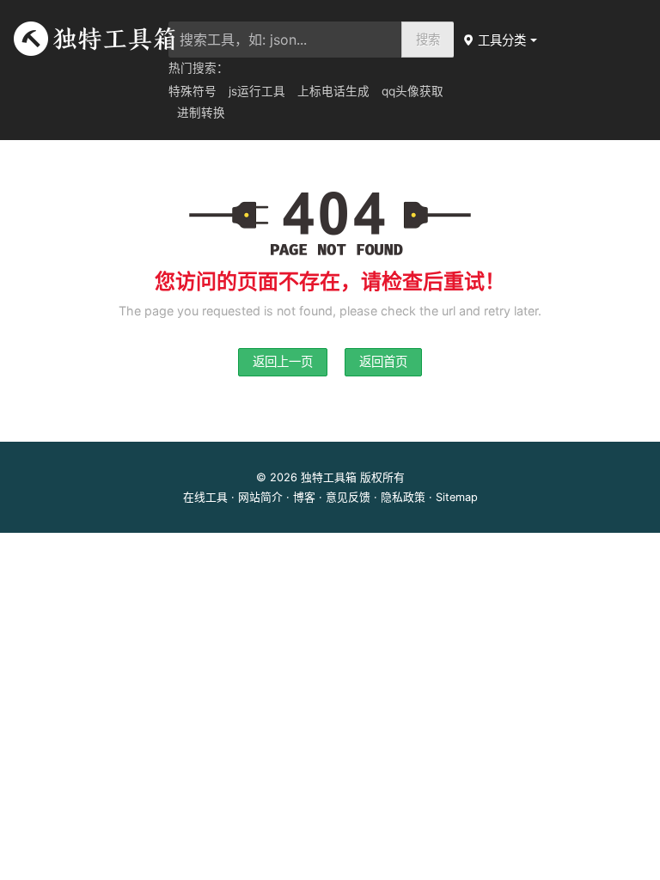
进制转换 (201, 112)
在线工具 (205, 497)
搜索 (428, 39)
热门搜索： (198, 68)
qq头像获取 (412, 91)
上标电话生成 (333, 91)
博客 (304, 497)
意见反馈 (348, 497)
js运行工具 (257, 91)
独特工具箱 (329, 477)
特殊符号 (192, 91)
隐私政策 (403, 497)
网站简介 (260, 497)
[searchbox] (285, 39)
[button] (501, 39)
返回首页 (383, 361)
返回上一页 (283, 361)
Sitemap (457, 497)
